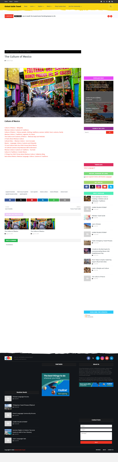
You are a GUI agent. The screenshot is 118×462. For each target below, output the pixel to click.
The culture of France (98, 276)
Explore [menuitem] (40, 6)
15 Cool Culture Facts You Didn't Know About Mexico (21, 145)
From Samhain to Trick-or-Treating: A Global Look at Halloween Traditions (97, 86)
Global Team (9, 60)
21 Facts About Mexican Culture (14, 139)
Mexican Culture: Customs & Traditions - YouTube (20, 150)
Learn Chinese (90, 119)
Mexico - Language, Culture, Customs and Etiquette (20, 143)
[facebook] (101, 1)
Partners (98, 449)
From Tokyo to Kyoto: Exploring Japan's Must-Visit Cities (101, 261)
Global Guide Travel (13, 6)
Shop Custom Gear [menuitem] (60, 6)
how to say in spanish (22, 191)
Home (6, 1)
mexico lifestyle (54, 191)
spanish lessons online (11, 194)
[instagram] (106, 1)
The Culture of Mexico (11, 231)
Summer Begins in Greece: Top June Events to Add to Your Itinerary (24, 431)
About (10, 1)
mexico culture (44, 191)
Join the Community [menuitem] (74, 6)
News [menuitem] (25, 6)
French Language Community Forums (24, 413)
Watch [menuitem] (49, 6)
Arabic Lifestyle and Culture (100, 268)
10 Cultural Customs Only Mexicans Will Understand (20, 147)
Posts (88, 315)
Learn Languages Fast (19, 439)
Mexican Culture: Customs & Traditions (17, 130)
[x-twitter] (104, 1)
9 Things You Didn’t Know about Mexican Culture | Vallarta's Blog (25, 154)
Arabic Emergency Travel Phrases (102, 241)
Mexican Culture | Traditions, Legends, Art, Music (20, 134)
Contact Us (110, 449)
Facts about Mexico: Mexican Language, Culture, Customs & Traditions (26, 156)
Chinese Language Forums (21, 397)
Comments (90, 317)
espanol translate (14, 51)
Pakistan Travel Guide (92, 108)
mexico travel (64, 191)
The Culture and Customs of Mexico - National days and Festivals (25, 136)
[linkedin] (111, 358)
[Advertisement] (59, 34)
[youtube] (104, 187)
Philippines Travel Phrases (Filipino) (24, 405)
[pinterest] (109, 1)
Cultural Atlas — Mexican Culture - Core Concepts (20, 141)
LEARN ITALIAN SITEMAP (93, 98)
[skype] (112, 1)
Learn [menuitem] (32, 6)
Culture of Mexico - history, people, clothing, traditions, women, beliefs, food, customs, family (34, 132)
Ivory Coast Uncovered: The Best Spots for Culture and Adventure (43, 16)
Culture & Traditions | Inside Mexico (16, 152)
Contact (16, 1)
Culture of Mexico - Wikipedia (14, 128)
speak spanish (23, 194)
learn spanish (34, 191)
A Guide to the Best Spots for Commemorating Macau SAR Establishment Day (101, 251)
